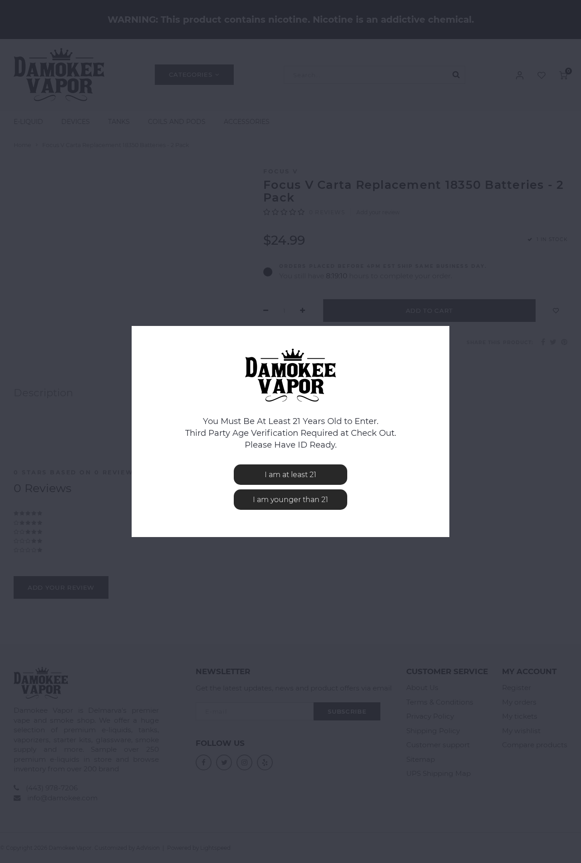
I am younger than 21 (290, 499)
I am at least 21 (290, 474)
